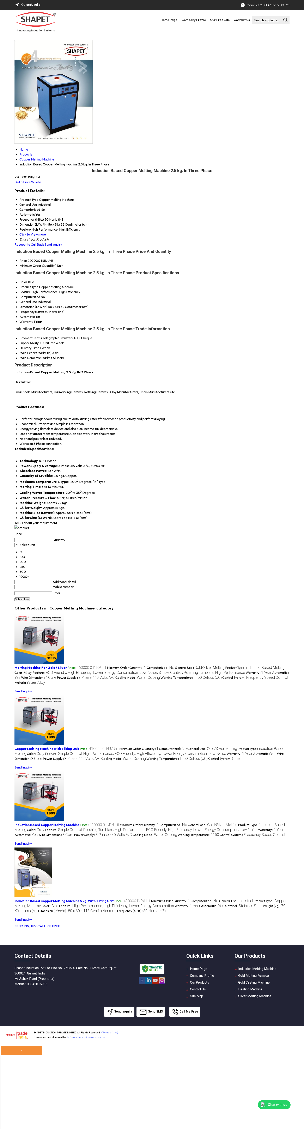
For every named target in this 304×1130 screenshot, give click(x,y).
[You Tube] (155, 983)
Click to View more (32, 234)
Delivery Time (29, 348)
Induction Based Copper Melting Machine (47, 825)
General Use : (200, 668)
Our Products (220, 20)
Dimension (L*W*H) (33, 307)
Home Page (168, 20)
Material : (29, 682)
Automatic (27, 317)
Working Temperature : (191, 677)
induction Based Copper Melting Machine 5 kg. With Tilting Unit (64, 901)
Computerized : (160, 668)
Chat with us (277, 1104)
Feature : (138, 672)
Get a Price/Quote (27, 182)
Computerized (29, 297)
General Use (28, 302)
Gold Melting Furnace (253, 976)
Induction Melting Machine (257, 969)
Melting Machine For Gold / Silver (40, 668)
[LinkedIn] (148, 983)
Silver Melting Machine (254, 996)
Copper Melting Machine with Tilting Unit (46, 749)
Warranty (26, 322)
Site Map (196, 996)
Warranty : (259, 672)
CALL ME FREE (48, 926)
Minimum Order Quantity (37, 265)
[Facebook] (142, 983)
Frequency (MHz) (31, 312)
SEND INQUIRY (25, 926)
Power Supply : (86, 677)
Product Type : (255, 668)
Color (23, 282)
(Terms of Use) (109, 1032)
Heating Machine (250, 989)
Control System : (255, 677)
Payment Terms (30, 338)
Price (23, 261)
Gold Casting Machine (254, 982)
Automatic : (264, 754)
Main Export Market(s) (35, 353)
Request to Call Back (29, 244)
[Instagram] (162, 983)
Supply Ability (29, 343)
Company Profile (194, 20)
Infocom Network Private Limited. (86, 1037)
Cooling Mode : (137, 677)
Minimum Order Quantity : (126, 668)
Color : (23, 672)
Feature (25, 292)
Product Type (28, 287)
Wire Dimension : (38, 677)
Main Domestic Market (35, 358)
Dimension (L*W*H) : (77, 911)
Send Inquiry (53, 244)
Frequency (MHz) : (141, 911)
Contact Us (242, 20)
